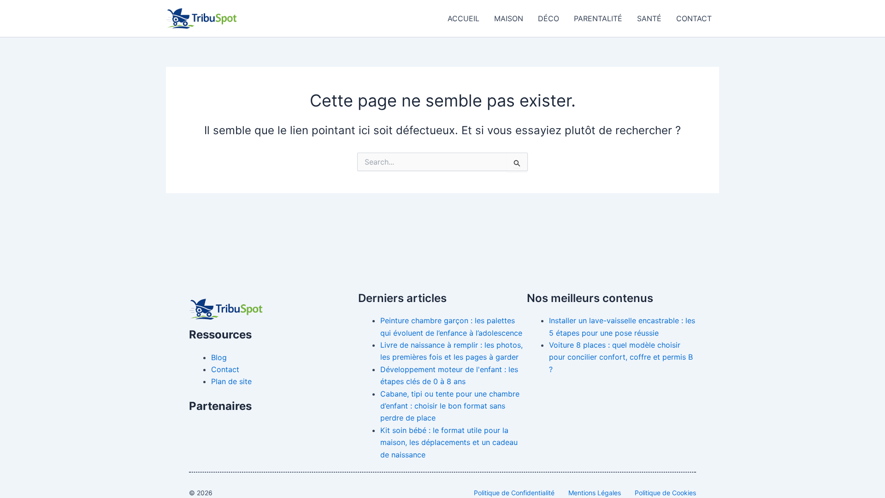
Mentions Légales (594, 493)
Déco (548, 18)
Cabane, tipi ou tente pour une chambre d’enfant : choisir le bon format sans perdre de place (449, 406)
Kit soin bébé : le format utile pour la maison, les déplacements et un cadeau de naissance (449, 442)
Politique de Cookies (665, 493)
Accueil (463, 18)
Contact (694, 18)
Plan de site (231, 381)
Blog (219, 357)
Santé (649, 18)
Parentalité (598, 18)
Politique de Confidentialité (514, 493)
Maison (508, 18)
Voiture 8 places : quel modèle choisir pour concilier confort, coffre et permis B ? (621, 357)
